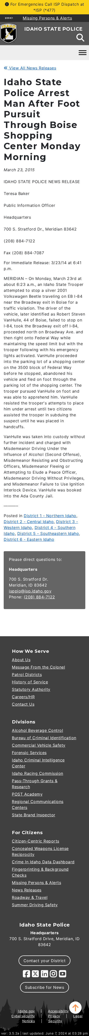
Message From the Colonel (38, 667)
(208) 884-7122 (39, 596)
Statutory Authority (31, 689)
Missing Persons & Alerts (36, 882)
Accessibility (58, 1011)
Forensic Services (29, 752)
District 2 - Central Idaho (29, 521)
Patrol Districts (27, 674)
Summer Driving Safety (35, 904)
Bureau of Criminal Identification (44, 737)
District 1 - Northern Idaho (50, 515)
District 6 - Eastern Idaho (29, 539)
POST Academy (27, 794)
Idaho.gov (26, 1011)
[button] (75, 1007)
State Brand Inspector (33, 814)
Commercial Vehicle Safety (39, 745)
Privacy (54, 1016)
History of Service (30, 681)
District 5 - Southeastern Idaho (48, 533)
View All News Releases (32, 67)
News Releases (27, 890)
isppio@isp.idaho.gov (30, 591)
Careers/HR (23, 696)
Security (55, 1021)
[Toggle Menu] (83, 52)
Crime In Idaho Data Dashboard (43, 861)
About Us (21, 659)
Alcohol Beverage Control (37, 730)
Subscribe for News (44, 987)
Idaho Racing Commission (37, 773)
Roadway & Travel (29, 897)
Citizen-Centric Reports (35, 841)
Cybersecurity (23, 1016)
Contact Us (23, 704)
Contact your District (44, 960)
